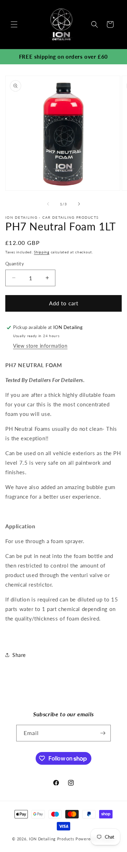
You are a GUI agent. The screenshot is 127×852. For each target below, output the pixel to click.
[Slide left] (48, 204)
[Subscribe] (102, 733)
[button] (14, 24)
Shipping (41, 252)
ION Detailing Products (51, 838)
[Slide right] (79, 204)
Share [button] (19, 655)
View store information (40, 346)
